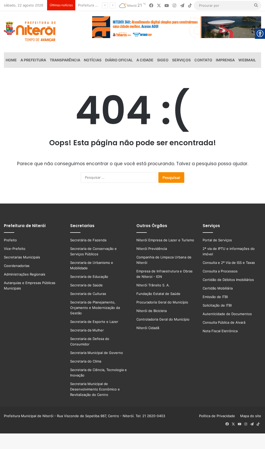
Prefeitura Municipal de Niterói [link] (28, 416)
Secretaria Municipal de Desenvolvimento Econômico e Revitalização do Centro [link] (95, 389)
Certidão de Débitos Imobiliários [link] (228, 280)
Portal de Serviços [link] (217, 240)
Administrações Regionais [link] (24, 274)
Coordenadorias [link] (17, 266)
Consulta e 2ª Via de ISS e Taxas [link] (229, 262)
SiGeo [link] (162, 60)
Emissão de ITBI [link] (215, 297)
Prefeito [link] (10, 240)
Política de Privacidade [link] (218, 416)
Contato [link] (203, 60)
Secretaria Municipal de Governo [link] (96, 353)
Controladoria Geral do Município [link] (162, 319)
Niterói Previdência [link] (151, 249)
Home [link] (11, 60)
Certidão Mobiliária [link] (218, 288)
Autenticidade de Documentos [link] (227, 314)
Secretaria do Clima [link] (85, 361)
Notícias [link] (92, 60)
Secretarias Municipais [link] (22, 257)
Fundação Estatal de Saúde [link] (158, 294)
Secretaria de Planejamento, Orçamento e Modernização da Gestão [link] (95, 307)
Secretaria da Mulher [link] (87, 330)
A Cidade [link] (144, 60)
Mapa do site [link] (249, 416)
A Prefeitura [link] (33, 60)
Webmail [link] (247, 60)
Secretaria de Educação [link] (89, 276)
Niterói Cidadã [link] (147, 328)
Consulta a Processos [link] (220, 271)
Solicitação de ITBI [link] (217, 305)
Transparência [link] (65, 60)
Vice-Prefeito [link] (14, 249)
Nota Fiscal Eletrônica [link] (220, 331)
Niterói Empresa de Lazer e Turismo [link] (165, 240)
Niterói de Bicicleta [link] (151, 311)
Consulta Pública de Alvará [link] (224, 322)
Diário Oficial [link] (119, 60)
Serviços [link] (181, 60)
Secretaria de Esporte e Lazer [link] (94, 322)
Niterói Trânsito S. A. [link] (153, 285)
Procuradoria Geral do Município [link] (162, 302)
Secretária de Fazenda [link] (88, 240)
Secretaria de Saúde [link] (86, 285)
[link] (151, 5)
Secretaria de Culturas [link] (88, 294)
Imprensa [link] (225, 60)
